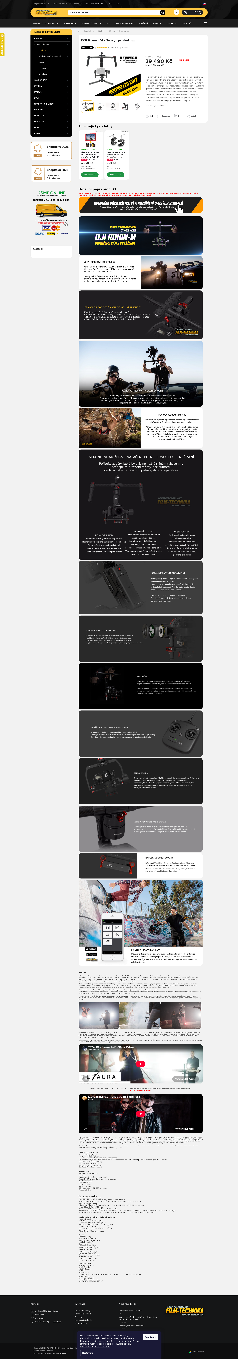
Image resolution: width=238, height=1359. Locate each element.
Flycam (42, 62)
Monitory (39, 116)
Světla (37, 92)
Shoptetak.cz (63, 1353)
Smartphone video (44, 104)
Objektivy (39, 122)
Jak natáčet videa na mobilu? (130, 1311)
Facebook (39, 1315)
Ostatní (38, 128)
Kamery (38, 38)
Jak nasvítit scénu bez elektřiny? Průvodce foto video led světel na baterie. (138, 1318)
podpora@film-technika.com (47, 1311)
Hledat (163, 12)
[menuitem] (36, 23)
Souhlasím (150, 1337)
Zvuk (36, 98)
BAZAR (37, 134)
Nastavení (87, 1353)
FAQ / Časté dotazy (41, 4)
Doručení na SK (112, 4)
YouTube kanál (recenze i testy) (48, 1322)
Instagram (39, 1318)
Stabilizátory (41, 44)
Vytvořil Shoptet (198, 1352)
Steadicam (43, 74)
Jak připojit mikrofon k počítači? (131, 1326)
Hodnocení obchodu (94, 4)
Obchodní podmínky (62, 4)
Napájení (38, 110)
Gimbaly (42, 50)
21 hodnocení (113, 47)
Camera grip (40, 80)
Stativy (38, 86)
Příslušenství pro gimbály (50, 56)
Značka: (127, 47)
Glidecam (43, 68)
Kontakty (77, 4)
